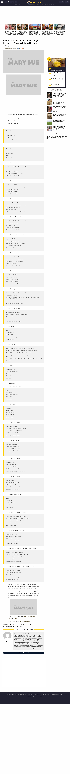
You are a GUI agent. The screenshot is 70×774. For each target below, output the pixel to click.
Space (42, 4)
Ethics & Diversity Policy (51, 694)
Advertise (21, 694)
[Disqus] (24, 672)
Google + (16, 618)
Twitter (25, 616)
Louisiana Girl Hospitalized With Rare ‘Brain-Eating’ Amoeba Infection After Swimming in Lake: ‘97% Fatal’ (59, 128)
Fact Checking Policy (30, 696)
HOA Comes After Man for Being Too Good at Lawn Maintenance (59, 121)
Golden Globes (15, 624)
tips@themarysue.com (25, 621)
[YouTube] (16, 2)
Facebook (29, 616)
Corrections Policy (59, 694)
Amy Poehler (11, 624)
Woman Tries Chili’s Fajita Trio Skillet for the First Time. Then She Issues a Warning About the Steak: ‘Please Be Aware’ (47, 33)
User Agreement (43, 694)
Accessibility (37, 694)
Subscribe (61, 1)
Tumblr (33, 616)
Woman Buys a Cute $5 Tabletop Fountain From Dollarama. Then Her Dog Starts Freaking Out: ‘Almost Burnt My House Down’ (59, 33)
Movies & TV (20, 4)
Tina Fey (30, 624)
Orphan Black (20, 624)
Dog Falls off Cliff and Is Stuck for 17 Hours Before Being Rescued (59, 115)
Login (67, 1)
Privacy (25, 694)
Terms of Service (31, 694)
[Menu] (2, 2)
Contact (41, 696)
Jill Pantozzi (6, 46)
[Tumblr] (13, 2)
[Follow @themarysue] (6, 2)
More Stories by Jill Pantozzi (24, 652)
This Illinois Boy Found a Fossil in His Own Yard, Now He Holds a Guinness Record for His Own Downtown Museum (59, 101)
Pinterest (10, 618)
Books (25, 4)
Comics (38, 4)
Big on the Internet (31, 4)
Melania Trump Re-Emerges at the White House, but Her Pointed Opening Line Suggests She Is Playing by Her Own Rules (59, 95)
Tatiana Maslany (25, 624)
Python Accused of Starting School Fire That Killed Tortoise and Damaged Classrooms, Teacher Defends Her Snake (57, 69)
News (16, 4)
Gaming (46, 4)
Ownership (37, 696)
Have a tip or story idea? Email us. (58, 136)
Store (54, 4)
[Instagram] (11, 2)
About (50, 4)
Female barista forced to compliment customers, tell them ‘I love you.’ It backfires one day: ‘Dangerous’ (22, 33)
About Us (17, 694)
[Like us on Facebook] (9, 2)
